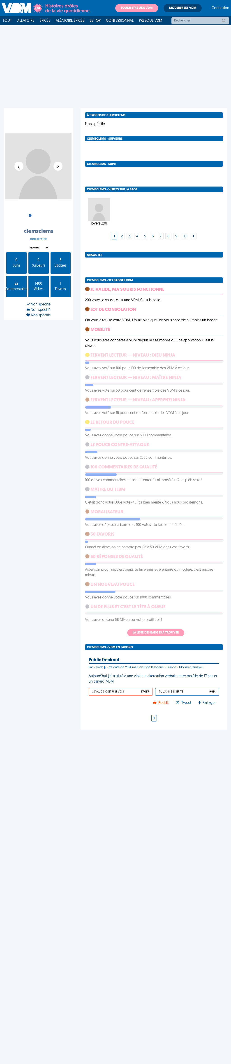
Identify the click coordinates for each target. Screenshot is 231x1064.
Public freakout (104, 660)
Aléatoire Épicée (70, 21)
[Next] (193, 236)
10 (184, 236)
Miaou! (34, 248)
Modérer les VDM (182, 8)
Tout (7, 21)
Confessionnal (120, 21)
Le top (95, 21)
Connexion (220, 8)
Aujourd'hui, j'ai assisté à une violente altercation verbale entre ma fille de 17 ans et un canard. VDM (153, 678)
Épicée (45, 21)
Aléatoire (25, 21)
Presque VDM (150, 21)
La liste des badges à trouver (156, 632)
